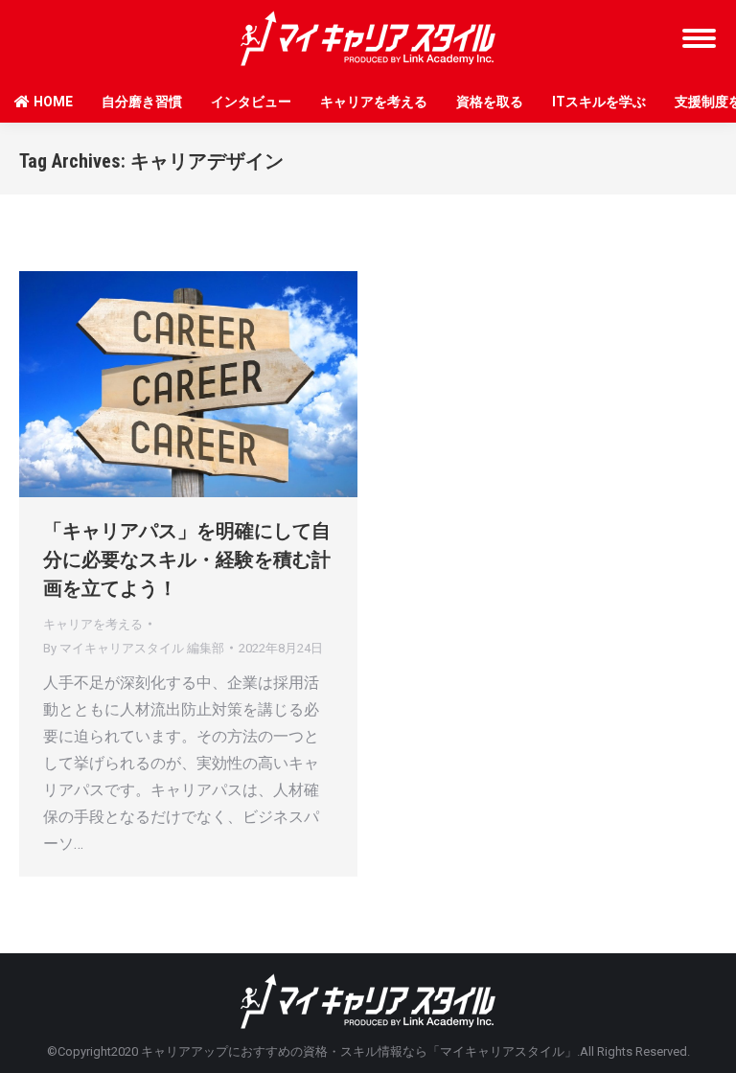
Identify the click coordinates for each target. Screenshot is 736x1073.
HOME (53, 101)
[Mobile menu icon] (699, 38)
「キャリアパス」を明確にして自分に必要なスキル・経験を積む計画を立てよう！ (187, 559)
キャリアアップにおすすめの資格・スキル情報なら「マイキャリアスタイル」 (359, 1051)
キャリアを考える (373, 101)
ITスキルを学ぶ (599, 101)
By (133, 648)
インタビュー (251, 101)
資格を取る (489, 101)
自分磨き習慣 (142, 101)
